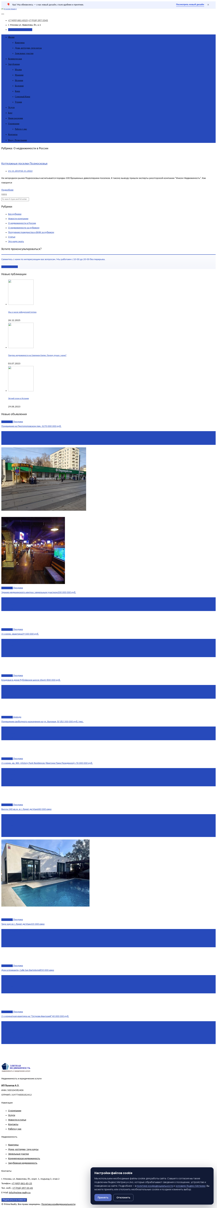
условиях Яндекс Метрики (190, 1185)
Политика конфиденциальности (58, 1204)
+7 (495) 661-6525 (18, 20)
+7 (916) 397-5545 (38, 20)
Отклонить (123, 1197)
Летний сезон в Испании (18, 399)
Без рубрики (14, 214)
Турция (18, 102)
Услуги (11, 107)
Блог (10, 112)
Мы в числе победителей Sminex (22, 312)
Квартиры (20, 42)
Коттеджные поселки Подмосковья (24, 163)
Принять (103, 1197)
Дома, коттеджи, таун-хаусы (28, 48)
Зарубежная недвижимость (22, 1163)
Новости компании (18, 219)
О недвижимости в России (22, 223)
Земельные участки (24, 53)
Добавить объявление (20, 29)
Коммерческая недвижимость (24, 1158)
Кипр (17, 91)
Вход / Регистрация (17, 140)
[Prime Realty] (9, 9)
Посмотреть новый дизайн (190, 5)
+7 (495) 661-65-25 (22, 1183)
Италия (18, 69)
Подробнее (7, 190)
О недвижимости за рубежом (23, 228)
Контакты (12, 134)
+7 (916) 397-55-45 (22, 1188)
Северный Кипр (22, 96)
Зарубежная (14, 64)
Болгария (19, 85)
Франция (19, 75)
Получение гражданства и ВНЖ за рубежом (31, 232)
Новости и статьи (17, 1120)
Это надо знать (16, 241)
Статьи (11, 237)
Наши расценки (15, 118)
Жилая (11, 37)
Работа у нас (21, 129)
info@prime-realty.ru (20, 1192)
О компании (13, 123)
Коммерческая (15, 58)
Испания (19, 80)
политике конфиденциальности (155, 1185)
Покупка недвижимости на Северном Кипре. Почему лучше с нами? (37, 355)
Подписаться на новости (14, 1200)
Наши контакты (9, 266)
